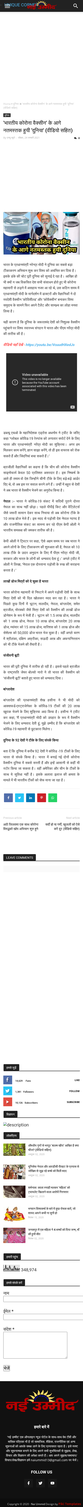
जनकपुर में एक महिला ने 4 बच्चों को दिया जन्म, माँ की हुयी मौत (53, 1232)
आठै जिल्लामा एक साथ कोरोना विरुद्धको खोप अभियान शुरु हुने (20, 827)
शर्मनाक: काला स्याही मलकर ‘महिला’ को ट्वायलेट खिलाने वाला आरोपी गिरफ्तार (49, 1190)
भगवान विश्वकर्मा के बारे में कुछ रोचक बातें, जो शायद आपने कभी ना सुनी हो (51, 1211)
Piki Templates (69, 1504)
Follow (74, 1091)
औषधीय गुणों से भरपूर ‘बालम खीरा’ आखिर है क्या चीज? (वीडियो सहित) (53, 1148)
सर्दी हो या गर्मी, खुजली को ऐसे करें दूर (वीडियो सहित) (62, 827)
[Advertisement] (41, 56)
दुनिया (7, 115)
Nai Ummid (38, 1504)
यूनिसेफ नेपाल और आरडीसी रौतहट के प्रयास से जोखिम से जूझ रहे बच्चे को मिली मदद (53, 1169)
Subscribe (73, 1102)
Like (77, 1080)
